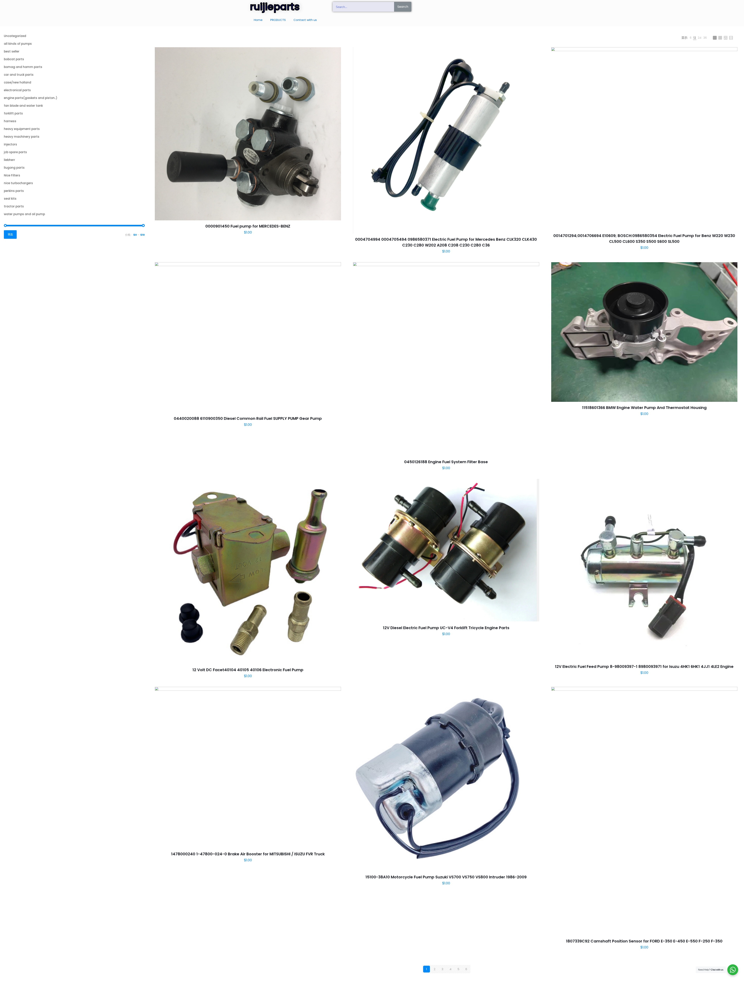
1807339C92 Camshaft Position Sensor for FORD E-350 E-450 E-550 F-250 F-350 (644, 941)
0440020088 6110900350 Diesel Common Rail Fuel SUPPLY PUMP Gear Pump (248, 418)
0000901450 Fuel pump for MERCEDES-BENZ (247, 226)
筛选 (10, 234)
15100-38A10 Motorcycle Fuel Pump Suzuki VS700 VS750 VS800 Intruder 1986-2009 (446, 877)
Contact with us (305, 20)
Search (402, 6)
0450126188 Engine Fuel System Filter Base (446, 462)
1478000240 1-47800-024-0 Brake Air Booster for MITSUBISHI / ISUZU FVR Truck (248, 854)
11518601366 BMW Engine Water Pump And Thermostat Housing (644, 407)
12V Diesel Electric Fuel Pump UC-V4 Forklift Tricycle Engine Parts (446, 628)
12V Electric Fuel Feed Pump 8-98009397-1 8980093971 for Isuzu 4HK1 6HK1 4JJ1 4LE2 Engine (644, 666)
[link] (690, 37)
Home (258, 20)
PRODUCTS (278, 20)
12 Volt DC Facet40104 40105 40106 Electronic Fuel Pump (247, 670)
